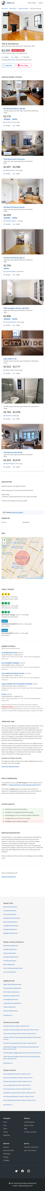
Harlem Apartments (9, 1007)
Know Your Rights (17, 512)
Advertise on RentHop (31, 1147)
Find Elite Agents (29, 1122)
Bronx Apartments (9, 964)
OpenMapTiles (29, 578)
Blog (25, 1129)
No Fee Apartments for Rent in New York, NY (17, 1089)
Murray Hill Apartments (10, 1011)
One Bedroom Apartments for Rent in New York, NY (19, 1093)
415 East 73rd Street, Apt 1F (14, 258)
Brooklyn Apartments (10, 949)
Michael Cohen (10, 170)
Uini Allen (8, 122)
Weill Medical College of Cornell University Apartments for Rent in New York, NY (21, 1048)
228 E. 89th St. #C (10, 359)
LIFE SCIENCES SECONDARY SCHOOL (13, 673)
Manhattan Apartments (10, 946)
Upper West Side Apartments (12, 984)
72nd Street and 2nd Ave (12, 452)
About (5, 1122)
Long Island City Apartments (12, 1003)
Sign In (41, 3)
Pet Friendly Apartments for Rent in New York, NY (18, 1096)
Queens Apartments (9, 953)
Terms (5, 1129)
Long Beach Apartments (10, 926)
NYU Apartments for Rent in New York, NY (16, 1026)
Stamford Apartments (10, 929)
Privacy (5, 1132)
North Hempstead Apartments (12, 968)
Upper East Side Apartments (10, 766)
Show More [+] (7, 1015)
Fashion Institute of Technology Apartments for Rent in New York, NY (22, 1038)
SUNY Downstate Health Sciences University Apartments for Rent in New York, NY (21, 1058)
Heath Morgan (9, 463)
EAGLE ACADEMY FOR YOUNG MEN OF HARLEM (17, 684)
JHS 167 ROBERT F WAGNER (10, 663)
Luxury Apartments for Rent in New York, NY (17, 1085)
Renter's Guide (28, 1125)
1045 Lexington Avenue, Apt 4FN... (16, 308)
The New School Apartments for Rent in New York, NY (20, 1043)
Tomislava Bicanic (10, 221)
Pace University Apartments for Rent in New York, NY (19, 1033)
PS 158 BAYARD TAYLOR (9, 653)
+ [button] (4, 540)
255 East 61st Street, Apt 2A (13, 207)
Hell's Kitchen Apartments (11, 992)
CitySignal (6, 1160)
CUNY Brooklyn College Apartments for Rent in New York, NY (22, 1053)
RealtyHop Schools (7, 706)
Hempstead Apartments (10, 957)
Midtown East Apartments (11, 996)
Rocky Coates (9, 370)
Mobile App (6, 1154)
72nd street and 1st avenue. (14, 159)
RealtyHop (6, 1135)
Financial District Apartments (12, 988)
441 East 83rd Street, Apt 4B (14, 108)
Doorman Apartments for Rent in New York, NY (18, 1078)
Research (6, 1147)
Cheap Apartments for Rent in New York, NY (17, 1074)
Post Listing (32, 3)
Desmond (8, 415)
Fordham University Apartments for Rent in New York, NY (21, 1030)
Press (5, 1125)
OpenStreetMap (39, 578)
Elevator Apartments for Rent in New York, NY (17, 1081)
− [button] (4, 543)
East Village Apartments (10, 999)
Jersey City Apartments (10, 922)
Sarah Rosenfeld (10, 271)
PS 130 (4, 694)
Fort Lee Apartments (9, 914)
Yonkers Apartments (9, 910)
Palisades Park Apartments (11, 918)
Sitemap (5, 1157)
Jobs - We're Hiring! (30, 1150)
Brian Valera (11, 60)
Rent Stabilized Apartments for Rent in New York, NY (19, 1100)
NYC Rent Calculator (30, 1132)
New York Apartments (10, 907)
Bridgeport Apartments (10, 933)
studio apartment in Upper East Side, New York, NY (25, 785)
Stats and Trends (8, 1150)
